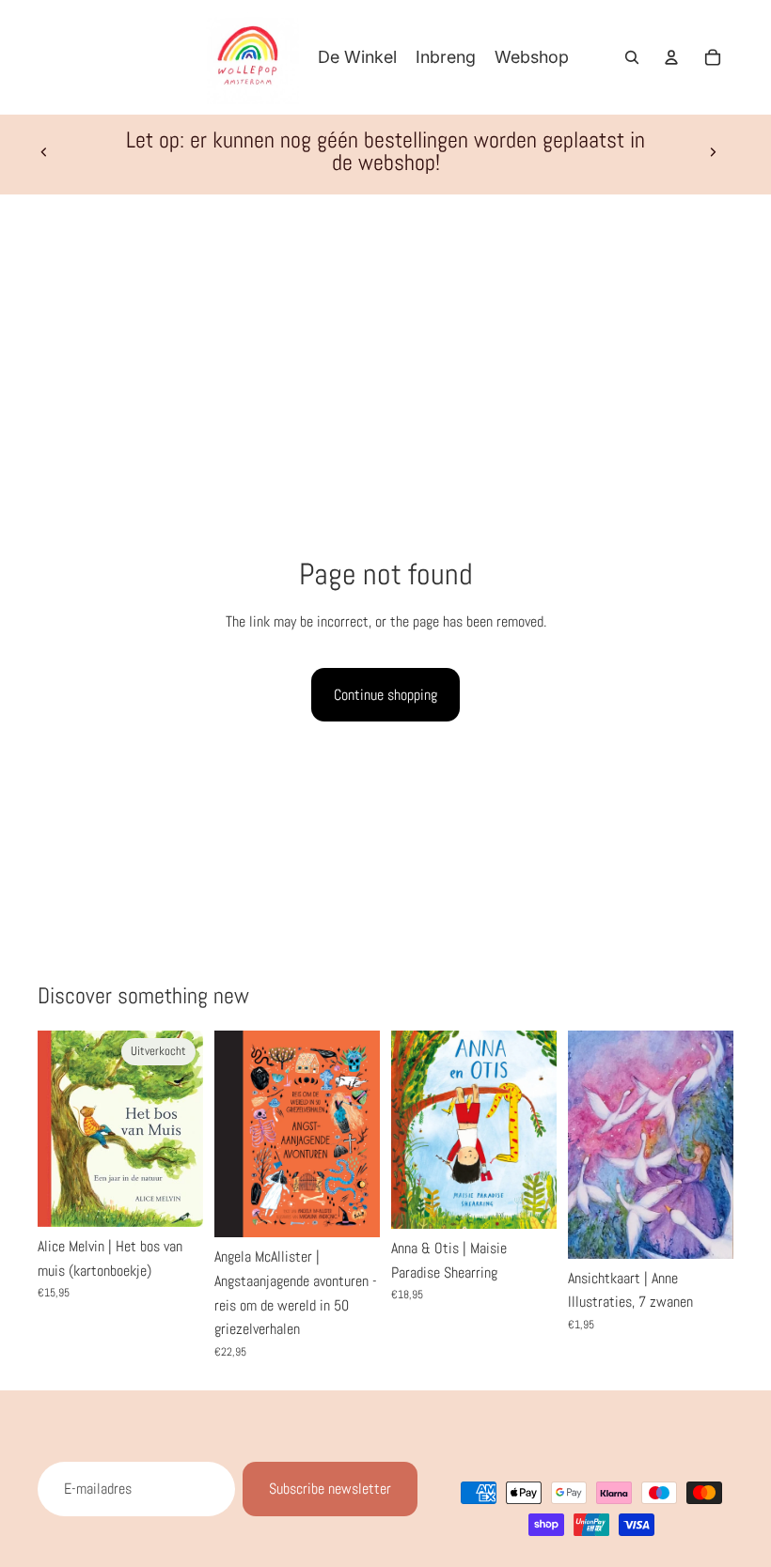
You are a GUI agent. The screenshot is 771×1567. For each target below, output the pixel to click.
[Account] (671, 57)
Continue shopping (385, 695)
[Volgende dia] (712, 151)
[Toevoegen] (351, 1209)
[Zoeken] (632, 57)
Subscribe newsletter (330, 1488)
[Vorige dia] (44, 151)
